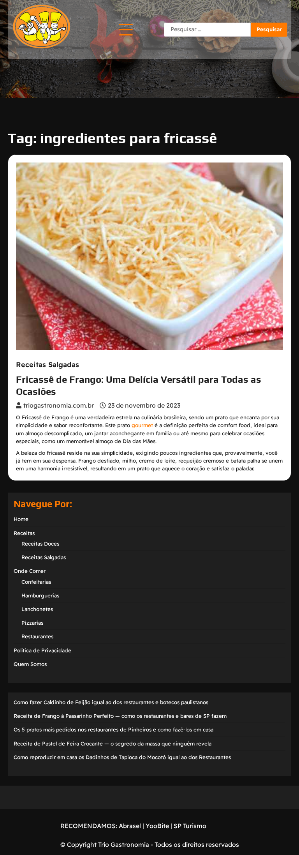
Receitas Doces (40, 544)
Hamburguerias (40, 595)
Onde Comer (30, 571)
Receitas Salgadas (47, 364)
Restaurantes (37, 636)
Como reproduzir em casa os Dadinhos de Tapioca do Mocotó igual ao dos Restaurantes (122, 757)
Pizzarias (32, 623)
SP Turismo (190, 826)
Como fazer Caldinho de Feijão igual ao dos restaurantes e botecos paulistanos (111, 702)
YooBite (157, 826)
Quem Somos (30, 664)
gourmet (142, 425)
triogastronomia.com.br (58, 405)
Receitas (24, 533)
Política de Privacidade (42, 650)
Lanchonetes (37, 609)
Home (21, 519)
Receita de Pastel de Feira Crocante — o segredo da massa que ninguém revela (112, 743)
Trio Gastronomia (123, 844)
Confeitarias (36, 582)
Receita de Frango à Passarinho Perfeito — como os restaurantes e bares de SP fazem (120, 716)
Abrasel (130, 826)
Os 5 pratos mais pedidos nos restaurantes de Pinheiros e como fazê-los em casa (113, 729)
